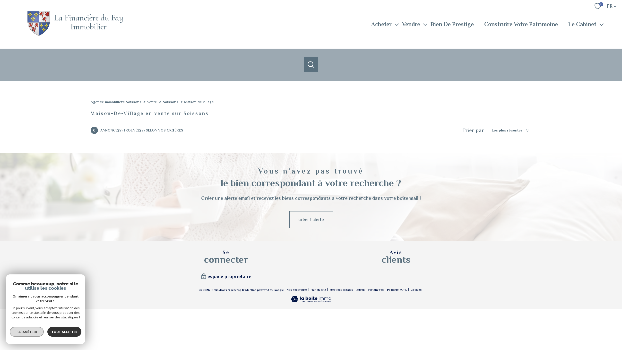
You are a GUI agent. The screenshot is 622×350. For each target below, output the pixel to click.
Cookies (416, 289)
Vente (152, 102)
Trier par (473, 130)
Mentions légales (341, 289)
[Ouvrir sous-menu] (397, 24)
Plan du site (318, 289)
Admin (360, 289)
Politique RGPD (397, 289)
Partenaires (376, 289)
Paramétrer (27, 332)
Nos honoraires (296, 289)
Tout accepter (64, 332)
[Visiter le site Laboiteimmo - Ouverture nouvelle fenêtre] (311, 300)
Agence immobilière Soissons (116, 102)
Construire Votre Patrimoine (521, 24)
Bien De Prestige (452, 24)
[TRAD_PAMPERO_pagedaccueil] (74, 35)
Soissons (170, 102)
